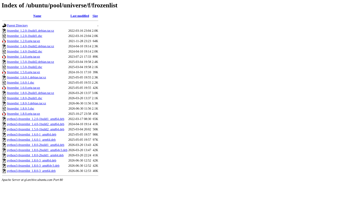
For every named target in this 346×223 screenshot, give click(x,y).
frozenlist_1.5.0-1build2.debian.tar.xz (30, 61)
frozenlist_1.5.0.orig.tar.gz (23, 72)
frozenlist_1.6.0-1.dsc (20, 82)
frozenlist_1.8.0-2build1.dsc (24, 98)
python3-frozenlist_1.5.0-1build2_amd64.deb (35, 129)
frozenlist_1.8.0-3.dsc (20, 108)
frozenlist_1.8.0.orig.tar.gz (23, 113)
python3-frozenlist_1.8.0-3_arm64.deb (31, 170)
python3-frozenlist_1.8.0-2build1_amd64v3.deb (37, 150)
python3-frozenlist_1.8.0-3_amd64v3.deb (33, 165)
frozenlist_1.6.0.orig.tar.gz (23, 87)
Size (95, 16)
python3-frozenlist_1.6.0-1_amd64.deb (31, 134)
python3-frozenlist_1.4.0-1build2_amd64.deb (35, 124)
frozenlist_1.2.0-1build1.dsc (24, 36)
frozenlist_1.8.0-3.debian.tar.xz (26, 103)
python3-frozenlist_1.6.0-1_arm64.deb (31, 139)
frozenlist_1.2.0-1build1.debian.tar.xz (30, 30)
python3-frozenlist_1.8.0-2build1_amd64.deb (35, 145)
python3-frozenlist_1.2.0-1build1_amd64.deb (35, 119)
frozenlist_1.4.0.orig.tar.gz (23, 56)
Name (37, 16)
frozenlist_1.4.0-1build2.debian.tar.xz (30, 46)
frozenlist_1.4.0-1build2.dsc (24, 51)
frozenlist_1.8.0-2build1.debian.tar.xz (30, 93)
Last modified (79, 16)
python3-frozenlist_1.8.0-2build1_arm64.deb (35, 155)
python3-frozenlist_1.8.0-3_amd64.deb (31, 160)
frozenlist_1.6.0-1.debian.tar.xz (26, 77)
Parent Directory (17, 25)
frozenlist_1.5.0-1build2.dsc (24, 67)
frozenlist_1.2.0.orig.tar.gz (23, 41)
